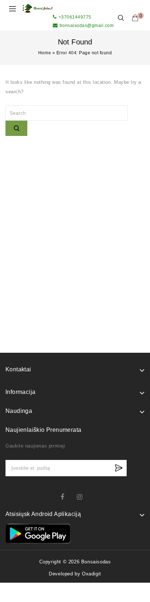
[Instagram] (83, 496)
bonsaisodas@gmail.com (87, 25)
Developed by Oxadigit (75, 573)
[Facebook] (66, 496)
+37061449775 (75, 17)
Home (44, 52)
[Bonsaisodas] (38, 8)
